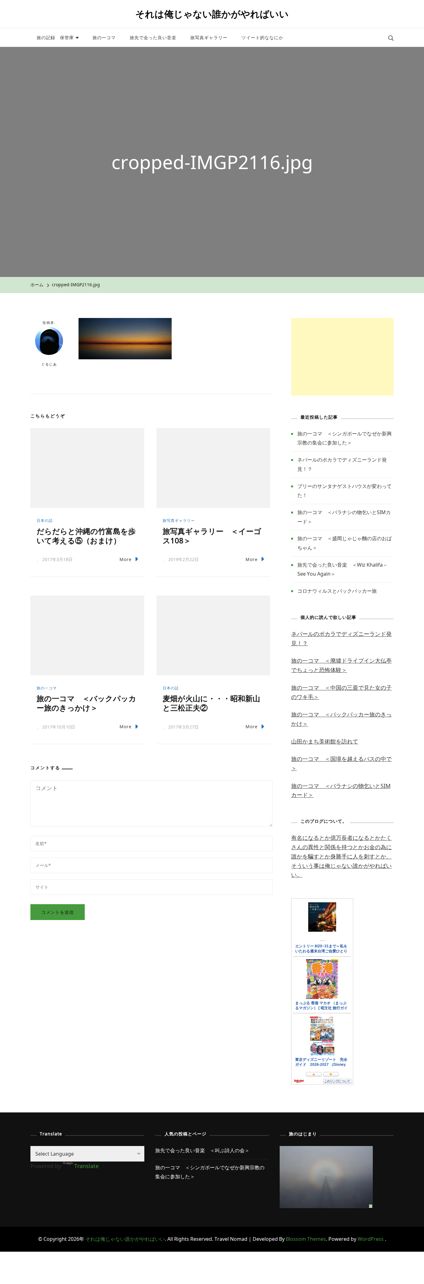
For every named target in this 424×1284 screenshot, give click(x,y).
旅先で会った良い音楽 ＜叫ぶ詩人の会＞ (202, 1150)
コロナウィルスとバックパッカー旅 (337, 590)
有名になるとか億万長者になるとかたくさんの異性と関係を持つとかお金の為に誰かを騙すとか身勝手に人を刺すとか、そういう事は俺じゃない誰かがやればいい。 (341, 856)
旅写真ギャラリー (209, 37)
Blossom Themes (306, 1239)
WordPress (371, 1239)
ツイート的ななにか (262, 37)
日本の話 (45, 520)
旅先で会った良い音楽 (153, 37)
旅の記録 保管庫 (55, 37)
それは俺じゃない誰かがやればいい (212, 13)
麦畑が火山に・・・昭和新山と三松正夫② (211, 703)
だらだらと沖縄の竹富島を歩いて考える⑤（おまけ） (86, 535)
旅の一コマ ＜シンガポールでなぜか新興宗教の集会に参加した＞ (209, 1172)
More (126, 559)
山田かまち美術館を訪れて (324, 741)
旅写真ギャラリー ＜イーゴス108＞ (212, 535)
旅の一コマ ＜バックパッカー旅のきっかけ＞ (86, 703)
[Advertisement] (342, 357)
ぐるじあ (49, 364)
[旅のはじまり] (326, 1150)
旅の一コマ (104, 37)
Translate (86, 1166)
